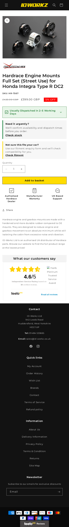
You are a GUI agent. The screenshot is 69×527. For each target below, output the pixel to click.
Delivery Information (34, 436)
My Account (34, 366)
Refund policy (34, 409)
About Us (34, 429)
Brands (34, 387)
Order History (34, 373)
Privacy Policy (34, 444)
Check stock (13, 135)
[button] (6, 5)
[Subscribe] (58, 492)
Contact (34, 395)
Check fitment (14, 155)
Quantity (7, 162)
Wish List (34, 380)
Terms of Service (34, 402)
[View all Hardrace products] (14, 69)
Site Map (34, 465)
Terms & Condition (34, 451)
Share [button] (9, 210)
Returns (34, 458)
